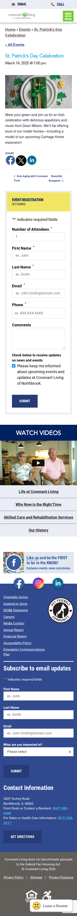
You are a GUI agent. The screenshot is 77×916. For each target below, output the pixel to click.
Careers (9, 617)
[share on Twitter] (21, 160)
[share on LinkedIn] (32, 160)
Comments (21, 325)
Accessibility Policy (17, 643)
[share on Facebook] (10, 160)
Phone (19, 304)
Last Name (23, 266)
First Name (23, 247)
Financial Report (15, 636)
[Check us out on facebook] (19, 583)
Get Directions (22, 837)
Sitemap (36, 877)
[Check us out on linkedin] (58, 583)
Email (18, 285)
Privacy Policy (14, 877)
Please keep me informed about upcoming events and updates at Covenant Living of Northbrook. (40, 375)
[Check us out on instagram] (38, 583)
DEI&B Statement (15, 610)
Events (25, 29)
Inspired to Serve (15, 604)
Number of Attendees (32, 229)
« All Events (14, 44)
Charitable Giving (15, 597)
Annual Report (13, 630)
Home (10, 29)
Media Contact (13, 623)
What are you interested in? (24, 744)
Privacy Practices (61, 877)
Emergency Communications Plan (24, 652)
